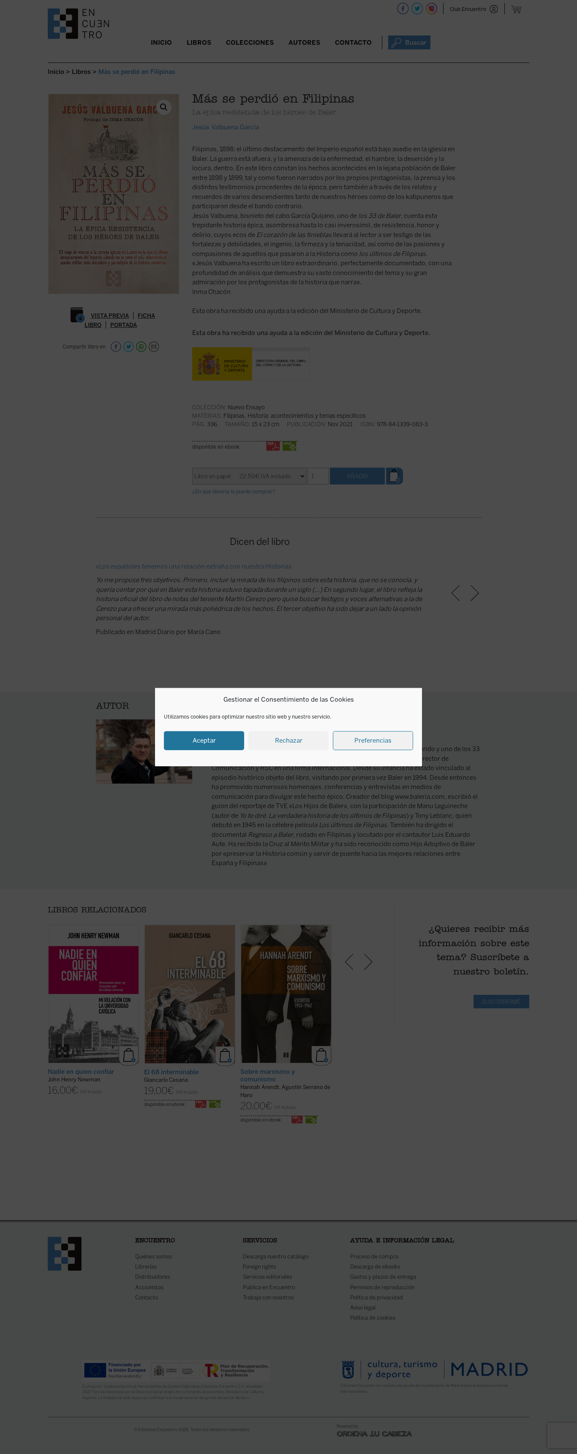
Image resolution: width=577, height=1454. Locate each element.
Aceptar (204, 740)
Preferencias (373, 740)
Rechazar (288, 740)
